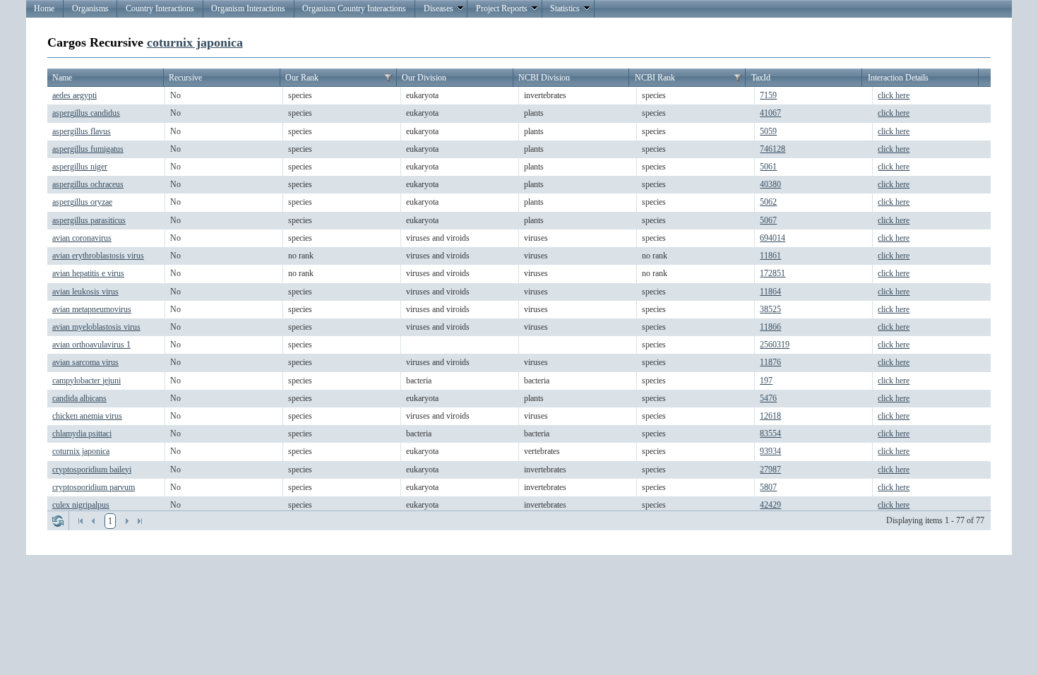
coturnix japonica (195, 42)
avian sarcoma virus (85, 362)
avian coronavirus (82, 238)
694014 (772, 238)
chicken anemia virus (87, 416)
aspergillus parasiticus (89, 220)
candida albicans (79, 398)
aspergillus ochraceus (88, 184)
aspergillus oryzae (82, 202)
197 (766, 381)
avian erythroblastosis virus (98, 256)
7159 (768, 95)
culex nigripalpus (80, 505)
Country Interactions (160, 8)
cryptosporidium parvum (93, 487)
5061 (768, 167)
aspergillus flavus (81, 131)
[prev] (93, 521)
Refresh (58, 521)
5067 (768, 220)
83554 (770, 433)
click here (893, 95)
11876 (770, 362)
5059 (768, 131)
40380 (770, 184)
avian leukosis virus (85, 292)
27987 (770, 469)
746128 (772, 149)
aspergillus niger (79, 167)
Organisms (90, 8)
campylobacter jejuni (86, 381)
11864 (770, 292)
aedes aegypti (74, 95)
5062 (768, 202)
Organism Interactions (248, 8)
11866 (770, 327)
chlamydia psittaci (82, 433)
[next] (127, 521)
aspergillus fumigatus (88, 149)
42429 (770, 505)
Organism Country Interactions (354, 8)
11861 (770, 256)
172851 (772, 273)
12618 (770, 416)
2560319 (774, 345)
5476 (768, 398)
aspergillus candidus (86, 113)
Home (44, 8)
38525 (770, 309)
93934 (770, 451)
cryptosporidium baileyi (91, 469)
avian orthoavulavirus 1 (91, 345)
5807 (768, 487)
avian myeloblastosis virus (96, 327)
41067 (770, 113)
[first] (80, 521)
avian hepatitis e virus (88, 273)
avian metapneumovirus (91, 309)
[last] (139, 521)
